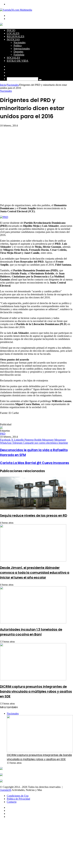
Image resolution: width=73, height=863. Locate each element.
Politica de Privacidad (18, 798)
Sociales (13, 57)
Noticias (13, 39)
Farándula (19, 54)
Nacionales (19, 42)
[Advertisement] (36, 164)
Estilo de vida (17, 60)
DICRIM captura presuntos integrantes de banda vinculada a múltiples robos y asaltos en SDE (36, 691)
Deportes (18, 51)
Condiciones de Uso (18, 795)
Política (18, 45)
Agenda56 (5, 790)
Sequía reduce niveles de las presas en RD (33, 515)
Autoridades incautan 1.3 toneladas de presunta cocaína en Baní (31, 632)
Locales (13, 33)
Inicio (11, 30)
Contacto (11, 801)
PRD (2, 433)
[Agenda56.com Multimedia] (16, 9)
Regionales (15, 36)
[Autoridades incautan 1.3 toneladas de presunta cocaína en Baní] (33, 622)
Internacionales (22, 48)
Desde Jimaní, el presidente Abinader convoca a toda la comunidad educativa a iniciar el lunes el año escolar (34, 572)
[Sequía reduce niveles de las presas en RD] (33, 508)
